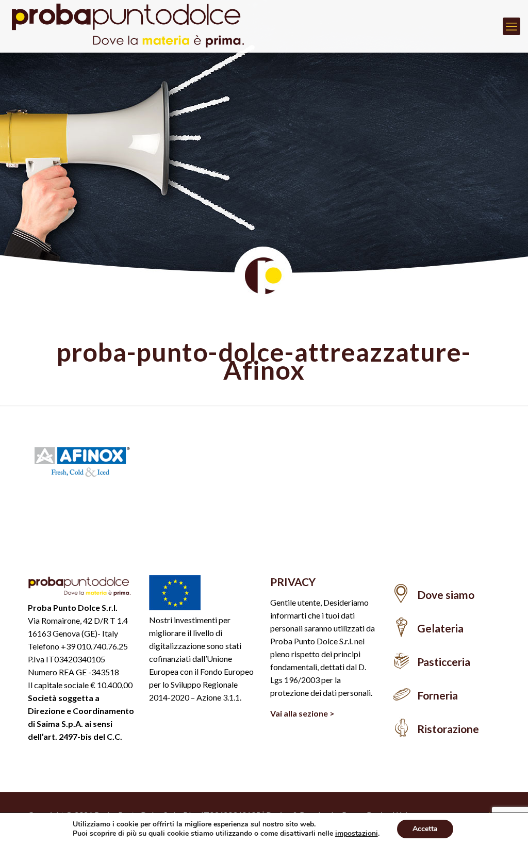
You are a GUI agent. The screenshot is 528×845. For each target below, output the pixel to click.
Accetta (425, 829)
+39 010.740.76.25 (94, 646)
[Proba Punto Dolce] (134, 26)
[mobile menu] (511, 26)
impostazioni (356, 833)
